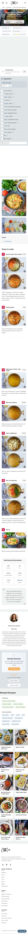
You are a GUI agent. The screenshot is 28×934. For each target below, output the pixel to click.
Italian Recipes (7, 241)
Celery (12, 714)
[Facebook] (10, 864)
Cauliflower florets (16, 721)
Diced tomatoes (5, 724)
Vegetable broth (6, 721)
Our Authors (4, 913)
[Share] (6, 2)
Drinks (2, 881)
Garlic (23, 714)
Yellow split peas (18, 718)
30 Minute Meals (5, 896)
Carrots (18, 714)
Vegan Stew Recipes (20, 707)
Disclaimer (3, 922)
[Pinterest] (6, 864)
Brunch (3, 874)
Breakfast (3, 872)
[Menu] (2, 2)
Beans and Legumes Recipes (8, 701)
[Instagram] (2, 864)
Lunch (2, 879)
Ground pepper (15, 724)
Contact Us (4, 915)
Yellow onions (5, 714)
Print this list (6, 143)
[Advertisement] (14, 52)
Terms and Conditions (6, 918)
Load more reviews (14, 685)
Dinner (2, 877)
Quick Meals (4, 903)
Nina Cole (8, 22)
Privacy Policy (4, 920)
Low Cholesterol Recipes (7, 707)
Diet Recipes (4, 901)
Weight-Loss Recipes (6, 894)
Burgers (3, 884)
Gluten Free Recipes (18, 704)
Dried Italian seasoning (7, 718)
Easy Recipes (4, 905)
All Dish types (4, 886)
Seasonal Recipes (5, 898)
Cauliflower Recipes (6, 704)
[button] (25, 2)
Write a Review (14, 668)
